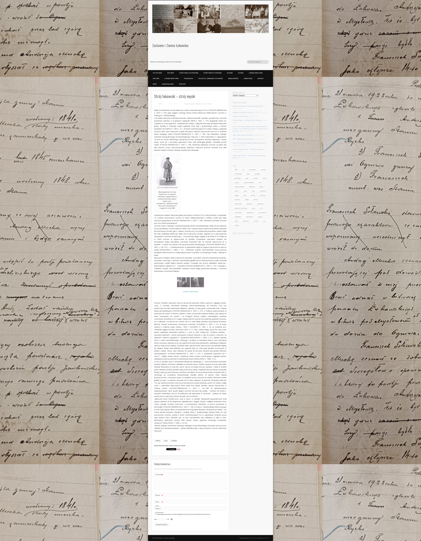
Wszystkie (199, 104)
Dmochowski (238, 174)
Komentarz (159, 475)
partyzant (237, 199)
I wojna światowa (256, 73)
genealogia (238, 178)
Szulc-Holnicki (262, 212)
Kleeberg (251, 187)
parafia (253, 195)
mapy (253, 191)
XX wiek (241, 73)
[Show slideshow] (190, 292)
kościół (261, 187)
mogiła (236, 195)
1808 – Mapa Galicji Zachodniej (243, 135)
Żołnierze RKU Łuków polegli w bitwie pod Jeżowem (249, 143)
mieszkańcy (263, 191)
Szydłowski (238, 217)
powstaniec (260, 204)
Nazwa (159, 495)
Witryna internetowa (159, 510)
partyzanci (263, 195)
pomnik (255, 199)
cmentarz (263, 169)
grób (247, 178)
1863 (236, 169)
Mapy (155, 84)
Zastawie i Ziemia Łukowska (170, 45)
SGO (261, 208)
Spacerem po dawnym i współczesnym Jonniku (248, 106)
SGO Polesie (238, 212)
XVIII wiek (170, 73)
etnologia (257, 174)
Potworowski (238, 204)
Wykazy (261, 78)
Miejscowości (233, 78)
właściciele (246, 221)
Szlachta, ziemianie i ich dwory (210, 78)
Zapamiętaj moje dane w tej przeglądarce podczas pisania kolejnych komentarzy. (184, 514)
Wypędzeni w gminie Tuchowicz (243, 112)
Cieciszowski (252, 169)
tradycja (174, 441)
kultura (158, 441)
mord (244, 195)
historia (264, 178)
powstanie (249, 204)
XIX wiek (230, 73)
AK (243, 169)
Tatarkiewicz (249, 217)
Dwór (248, 174)
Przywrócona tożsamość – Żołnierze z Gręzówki (248, 149)
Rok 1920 (156, 78)
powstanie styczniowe (241, 208)
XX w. (264, 221)
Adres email (159, 504)
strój (165, 441)
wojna (236, 221)
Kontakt (182, 84)
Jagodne (193, 104)
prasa (253, 208)
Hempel (255, 178)
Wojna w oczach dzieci (240, 116)
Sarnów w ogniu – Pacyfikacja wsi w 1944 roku (247, 120)
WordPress (265, 538)
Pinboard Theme (253, 538)
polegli (247, 199)
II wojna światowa (171, 78)
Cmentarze (248, 78)
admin (160, 104)
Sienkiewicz (250, 212)
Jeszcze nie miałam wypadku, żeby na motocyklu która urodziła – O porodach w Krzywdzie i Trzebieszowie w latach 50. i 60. (250, 128)
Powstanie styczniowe (212, 73)
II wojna (237, 182)
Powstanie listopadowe (188, 73)
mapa (245, 191)
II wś (260, 182)
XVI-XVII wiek (157, 73)
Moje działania (168, 84)
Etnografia (188, 78)
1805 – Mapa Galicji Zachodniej (243, 139)
